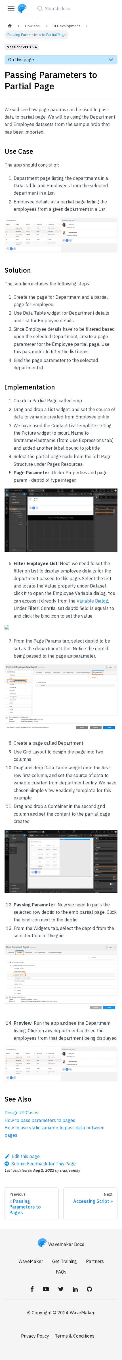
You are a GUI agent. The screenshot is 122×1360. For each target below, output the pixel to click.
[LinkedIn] (75, 1289)
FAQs (61, 1272)
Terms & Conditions (74, 1336)
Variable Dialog (92, 601)
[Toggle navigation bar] (11, 8)
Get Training (64, 1261)
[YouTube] (46, 1289)
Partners (95, 1261)
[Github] (89, 1289)
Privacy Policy (35, 1336)
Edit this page (26, 1156)
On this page (21, 59)
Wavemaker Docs (66, 1244)
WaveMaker (30, 1261)
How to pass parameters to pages (40, 1120)
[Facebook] (32, 1289)
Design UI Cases (21, 1112)
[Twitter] (61, 1289)
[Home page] (10, 26)
